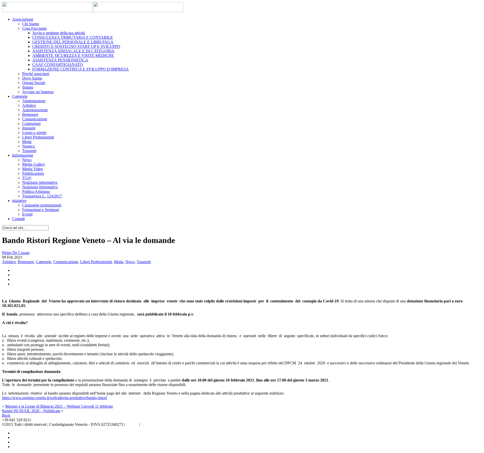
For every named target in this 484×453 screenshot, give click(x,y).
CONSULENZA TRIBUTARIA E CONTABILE (72, 37)
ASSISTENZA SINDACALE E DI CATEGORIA (73, 51)
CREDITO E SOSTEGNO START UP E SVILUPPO (76, 46)
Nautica (28, 146)
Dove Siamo (32, 78)
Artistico (29, 105)
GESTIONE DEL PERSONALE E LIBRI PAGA (72, 42)
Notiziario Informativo (40, 187)
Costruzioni (31, 123)
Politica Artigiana (36, 191)
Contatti (18, 219)
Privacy (132, 424)
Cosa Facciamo (34, 28)
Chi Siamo (30, 24)
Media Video (32, 169)
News (27, 160)
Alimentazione (33, 101)
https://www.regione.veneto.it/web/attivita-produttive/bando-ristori (54, 398)
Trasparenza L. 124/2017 (42, 196)
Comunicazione (34, 119)
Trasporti (29, 151)
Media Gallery (33, 164)
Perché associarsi (35, 74)
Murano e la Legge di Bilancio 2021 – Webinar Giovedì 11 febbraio (59, 406)
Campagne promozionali (41, 205)
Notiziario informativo (39, 182)
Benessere (30, 114)
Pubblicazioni (33, 173)
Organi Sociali (33, 83)
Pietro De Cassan (15, 253)
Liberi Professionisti (38, 137)
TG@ (27, 178)
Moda (27, 142)
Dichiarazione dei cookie (160, 424)
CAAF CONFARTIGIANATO (57, 64)
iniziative (19, 200)
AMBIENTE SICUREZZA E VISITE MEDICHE (73, 55)
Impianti (28, 128)
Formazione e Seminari (40, 209)
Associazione (22, 19)
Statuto (27, 87)
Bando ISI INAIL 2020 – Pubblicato (31, 411)
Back (6, 415)
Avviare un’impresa (37, 92)
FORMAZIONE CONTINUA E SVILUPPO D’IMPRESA (80, 69)
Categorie (19, 96)
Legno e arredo (34, 132)
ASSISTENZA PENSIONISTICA (60, 60)
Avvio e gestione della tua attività (58, 33)
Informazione (22, 155)
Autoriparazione (35, 110)
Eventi (27, 214)
